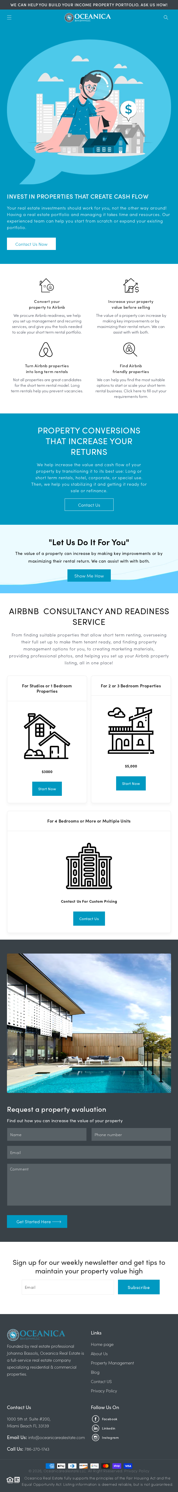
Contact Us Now (31, 244)
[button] (9, 17)
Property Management (112, 1363)
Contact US (101, 1381)
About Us (99, 1353)
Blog (95, 1372)
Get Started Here (33, 1221)
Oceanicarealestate (61, 1470)
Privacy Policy (104, 1391)
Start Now (47, 788)
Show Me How (89, 575)
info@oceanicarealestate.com (56, 1437)
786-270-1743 (36, 1449)
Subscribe (139, 1287)
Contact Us (89, 505)
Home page (102, 1344)
